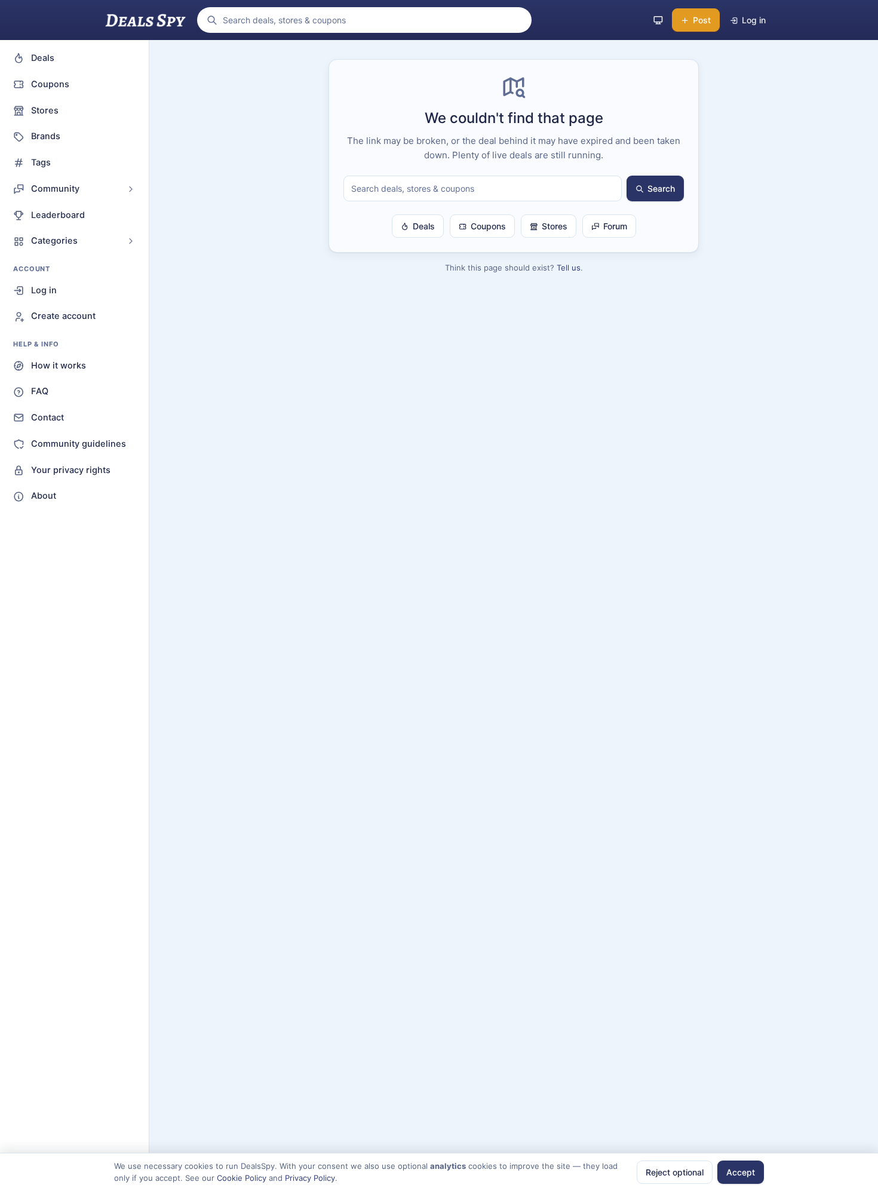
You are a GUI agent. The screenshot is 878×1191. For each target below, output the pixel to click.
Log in (44, 290)
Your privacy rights (70, 470)
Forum (615, 226)
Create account (63, 316)
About (43, 495)
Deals (42, 58)
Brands (45, 136)
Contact (47, 417)
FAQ (39, 391)
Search (661, 188)
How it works (58, 365)
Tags (41, 162)
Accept (740, 1172)
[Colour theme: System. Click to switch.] (658, 20)
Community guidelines (78, 443)
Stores (45, 110)
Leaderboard (58, 215)
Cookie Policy (241, 1178)
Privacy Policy (310, 1178)
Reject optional (675, 1172)
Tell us (569, 267)
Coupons (50, 84)
